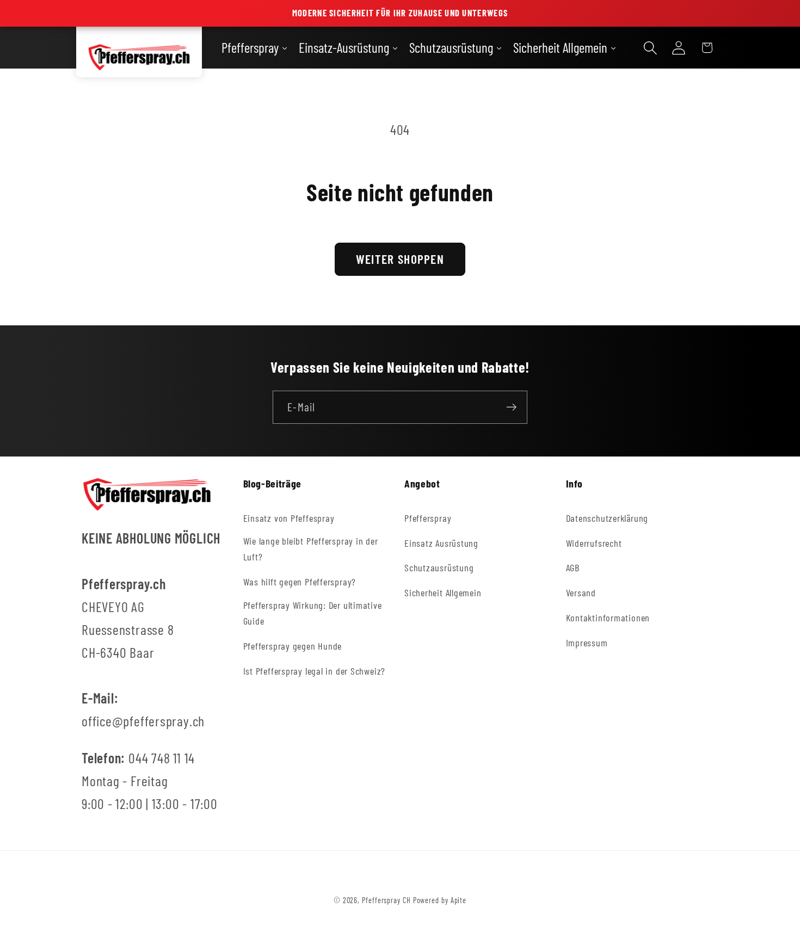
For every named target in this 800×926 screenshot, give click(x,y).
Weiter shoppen (400, 259)
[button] (650, 47)
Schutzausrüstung (438, 567)
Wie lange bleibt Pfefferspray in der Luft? (310, 549)
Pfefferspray (427, 517)
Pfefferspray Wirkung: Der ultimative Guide (312, 613)
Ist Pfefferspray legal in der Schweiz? (314, 671)
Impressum (587, 643)
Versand (581, 592)
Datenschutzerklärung (607, 517)
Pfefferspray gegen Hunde (292, 646)
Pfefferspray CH (386, 900)
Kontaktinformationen (608, 617)
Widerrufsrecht (594, 542)
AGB (573, 567)
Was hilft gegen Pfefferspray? (299, 582)
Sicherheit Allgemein (443, 592)
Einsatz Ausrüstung (441, 542)
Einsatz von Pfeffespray (289, 517)
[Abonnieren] (511, 407)
